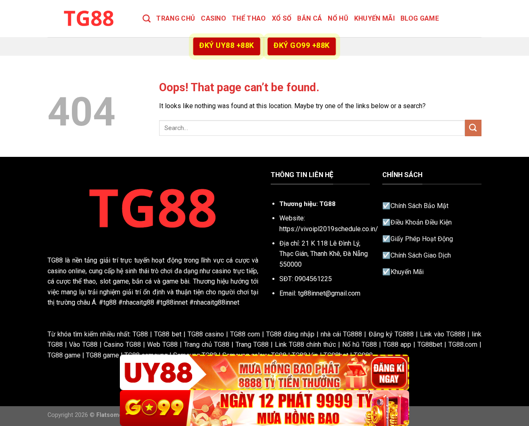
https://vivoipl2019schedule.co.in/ (328, 229)
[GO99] (264, 408)
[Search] (146, 18)
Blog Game (419, 18)
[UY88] (264, 372)
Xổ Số (282, 18)
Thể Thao (249, 18)
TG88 (55, 260)
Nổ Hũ (338, 18)
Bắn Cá (309, 18)
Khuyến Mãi (374, 18)
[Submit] (473, 128)
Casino (213, 18)
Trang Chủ (175, 18)
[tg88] (89, 18)
